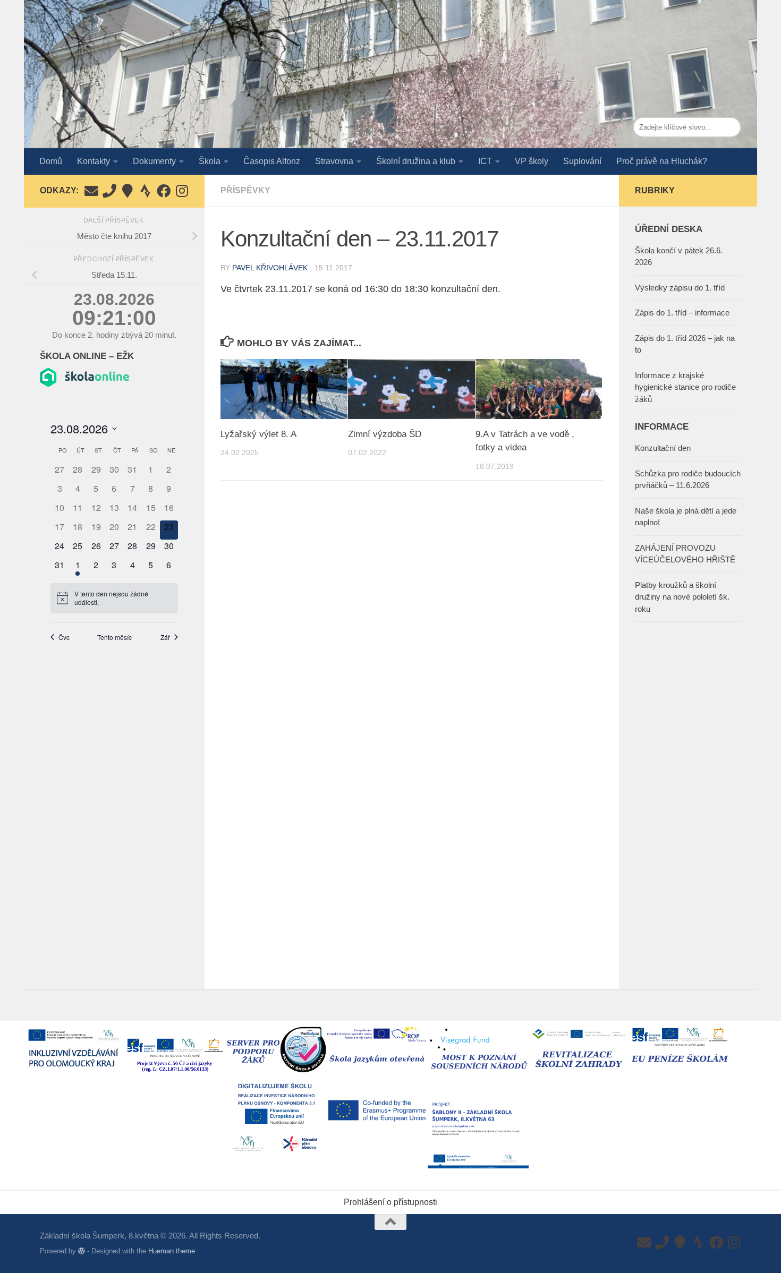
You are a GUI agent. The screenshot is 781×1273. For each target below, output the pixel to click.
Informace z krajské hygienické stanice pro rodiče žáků (685, 387)
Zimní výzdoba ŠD (384, 434)
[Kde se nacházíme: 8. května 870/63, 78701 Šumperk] (127, 191)
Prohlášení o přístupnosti (390, 1202)
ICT (485, 161)
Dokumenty (154, 161)
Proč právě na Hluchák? (661, 161)
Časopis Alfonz (271, 161)
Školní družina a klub (415, 161)
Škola (209, 161)
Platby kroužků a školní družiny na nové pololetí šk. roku (682, 596)
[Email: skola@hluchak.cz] (91, 191)
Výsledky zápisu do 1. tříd (680, 287)
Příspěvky (245, 190)
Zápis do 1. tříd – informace (682, 312)
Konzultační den (663, 447)
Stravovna (334, 161)
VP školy (531, 161)
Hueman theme (171, 1251)
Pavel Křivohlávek (270, 267)
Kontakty (93, 161)
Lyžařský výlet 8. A (258, 434)
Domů (50, 161)
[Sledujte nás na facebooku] (164, 191)
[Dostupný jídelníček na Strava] (145, 191)
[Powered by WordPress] (81, 1251)
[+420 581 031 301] (109, 191)
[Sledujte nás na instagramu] (182, 191)
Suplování (582, 161)
